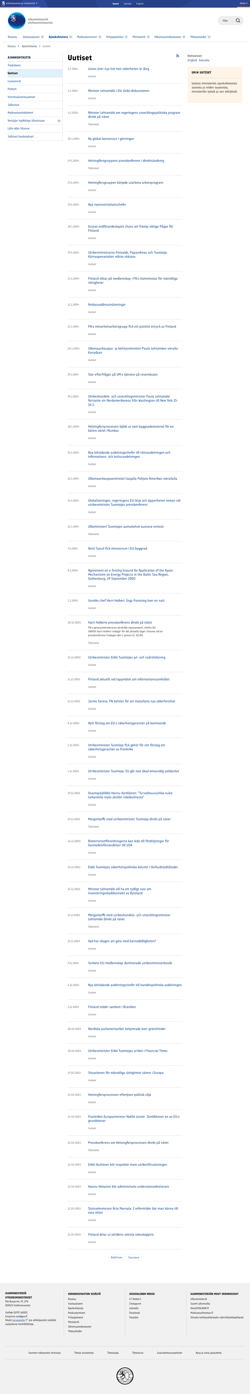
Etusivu (12, 46)
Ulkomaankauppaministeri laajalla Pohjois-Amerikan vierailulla (132, 478)
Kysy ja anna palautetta (209, 1352)
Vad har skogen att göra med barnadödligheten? (122, 941)
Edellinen (116, 1257)
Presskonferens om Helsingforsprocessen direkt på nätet (128, 1143)
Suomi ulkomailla (200, 1303)
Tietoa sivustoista (84, 1352)
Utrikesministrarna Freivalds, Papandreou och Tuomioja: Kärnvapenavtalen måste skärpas (128, 254)
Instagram (135, 1303)
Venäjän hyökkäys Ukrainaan (26, 120)
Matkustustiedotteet (20, 112)
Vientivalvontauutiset (21, 97)
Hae (238, 20)
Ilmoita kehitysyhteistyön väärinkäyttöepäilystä (217, 1317)
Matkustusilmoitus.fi (201, 1312)
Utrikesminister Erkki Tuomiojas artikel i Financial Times (128, 1051)
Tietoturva (137, 1352)
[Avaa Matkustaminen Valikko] (100, 37)
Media (243, 3)
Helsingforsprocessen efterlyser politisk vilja (119, 1095)
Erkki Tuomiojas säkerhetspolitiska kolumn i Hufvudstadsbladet (133, 867)
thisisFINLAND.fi (199, 1308)
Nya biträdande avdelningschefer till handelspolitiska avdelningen (135, 985)
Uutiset (13, 73)
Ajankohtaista (29, 46)
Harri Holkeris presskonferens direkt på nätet (120, 622)
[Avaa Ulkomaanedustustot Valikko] (184, 37)
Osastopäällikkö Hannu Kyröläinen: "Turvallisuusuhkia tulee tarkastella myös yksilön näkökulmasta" (130, 795)
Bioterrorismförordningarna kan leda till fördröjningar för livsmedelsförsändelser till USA (128, 843)
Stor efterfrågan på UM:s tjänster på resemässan (123, 374)
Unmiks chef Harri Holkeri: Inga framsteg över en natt (126, 600)
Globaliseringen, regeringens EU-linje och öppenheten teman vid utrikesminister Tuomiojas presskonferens (134, 502)
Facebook (134, 1312)
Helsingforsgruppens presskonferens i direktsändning (126, 161)
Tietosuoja (113, 1352)
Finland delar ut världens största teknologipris (121, 1234)
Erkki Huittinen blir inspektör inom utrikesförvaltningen (127, 1164)
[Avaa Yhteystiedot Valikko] (209, 37)
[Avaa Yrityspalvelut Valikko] (126, 37)
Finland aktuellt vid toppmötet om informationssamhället (129, 679)
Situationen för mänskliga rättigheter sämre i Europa (126, 1073)
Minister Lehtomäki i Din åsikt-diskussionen (118, 91)
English (140, 3)
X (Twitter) (135, 1299)
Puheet (12, 89)
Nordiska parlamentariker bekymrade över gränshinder (127, 1029)
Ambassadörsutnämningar (107, 304)
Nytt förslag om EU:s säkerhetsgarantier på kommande (127, 723)
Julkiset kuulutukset (21, 136)
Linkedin (133, 1308)
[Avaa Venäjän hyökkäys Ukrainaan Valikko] (59, 120)
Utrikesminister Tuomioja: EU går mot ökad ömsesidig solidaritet (133, 771)
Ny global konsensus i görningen (111, 139)
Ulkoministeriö (198, 1299)
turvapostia (18, 1320)
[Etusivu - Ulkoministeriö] (35, 21)
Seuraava (133, 1257)
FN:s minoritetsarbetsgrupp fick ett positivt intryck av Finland (132, 326)
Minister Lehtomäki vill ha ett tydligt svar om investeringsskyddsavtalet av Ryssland (119, 891)
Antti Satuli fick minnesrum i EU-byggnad (117, 548)
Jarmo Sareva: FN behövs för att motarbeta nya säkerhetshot (131, 701)
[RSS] (177, 57)
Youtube (133, 1317)
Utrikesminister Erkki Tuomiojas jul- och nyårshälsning (126, 657)
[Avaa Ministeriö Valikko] (148, 37)
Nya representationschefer (107, 204)
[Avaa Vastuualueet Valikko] (42, 37)
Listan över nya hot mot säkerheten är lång (118, 69)
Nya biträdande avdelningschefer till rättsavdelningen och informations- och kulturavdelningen (129, 454)
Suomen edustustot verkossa (44, 1352)
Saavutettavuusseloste (169, 1352)
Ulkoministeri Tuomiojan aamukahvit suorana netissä (126, 526)
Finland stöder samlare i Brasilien (112, 1007)
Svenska (127, 3)
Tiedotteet (14, 65)
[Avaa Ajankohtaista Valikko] (71, 37)
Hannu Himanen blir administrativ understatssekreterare (128, 1186)
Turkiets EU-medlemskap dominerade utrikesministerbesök (130, 963)
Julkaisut (13, 105)
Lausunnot (14, 81)
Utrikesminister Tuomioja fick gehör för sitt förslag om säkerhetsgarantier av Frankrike (126, 747)
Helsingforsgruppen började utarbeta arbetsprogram (125, 182)
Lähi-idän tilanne (19, 128)
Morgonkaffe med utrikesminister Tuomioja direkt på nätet (129, 819)
